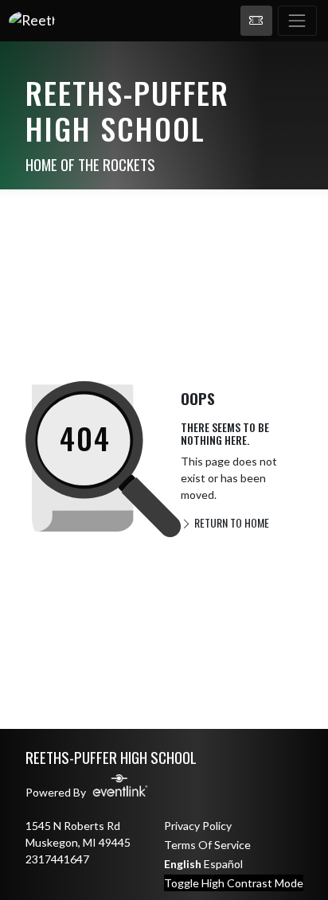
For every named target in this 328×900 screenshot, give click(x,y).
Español (223, 864)
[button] (256, 21)
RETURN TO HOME (230, 522)
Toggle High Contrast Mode (233, 883)
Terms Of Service (207, 844)
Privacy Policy (198, 825)
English (182, 864)
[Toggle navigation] (297, 21)
